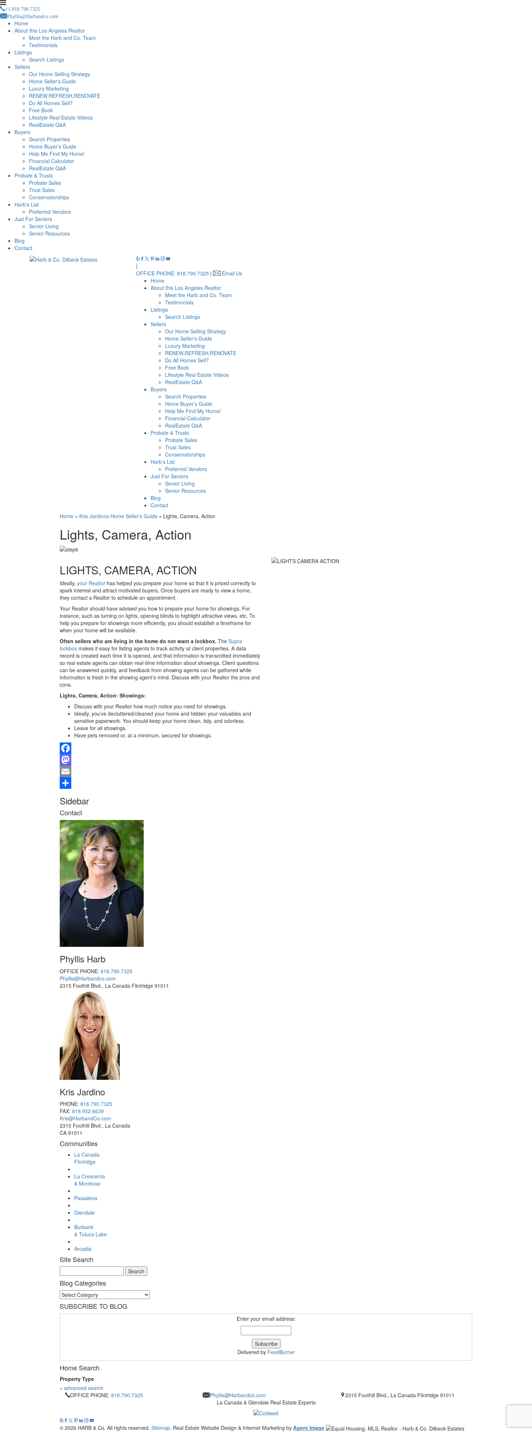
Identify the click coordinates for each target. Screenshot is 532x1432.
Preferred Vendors (50, 211)
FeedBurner (281, 1352)
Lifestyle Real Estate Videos (61, 117)
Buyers (22, 132)
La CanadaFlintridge (87, 1158)
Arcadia (83, 1248)
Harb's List (26, 204)
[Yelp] (138, 258)
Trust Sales (42, 189)
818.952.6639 (88, 1111)
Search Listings (46, 59)
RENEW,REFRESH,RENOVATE (64, 95)
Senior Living (44, 226)
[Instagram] (163, 258)
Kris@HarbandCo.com (85, 1118)
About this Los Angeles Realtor (49, 30)
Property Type (77, 1378)
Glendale (84, 1212)
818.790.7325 (116, 971)
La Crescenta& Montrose (89, 1180)
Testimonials (43, 45)
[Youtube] (168, 258)
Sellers (22, 66)
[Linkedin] (158, 258)
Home (21, 23)
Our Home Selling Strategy (59, 74)
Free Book (41, 110)
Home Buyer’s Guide (52, 146)
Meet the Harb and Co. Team (62, 37)
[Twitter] (148, 258)
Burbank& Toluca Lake (90, 1230)
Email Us (232, 273)
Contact (23, 247)
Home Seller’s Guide (188, 338)
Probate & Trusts (33, 175)
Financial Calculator (51, 161)
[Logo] (265, 1411)
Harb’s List (163, 461)
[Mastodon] (266, 760)
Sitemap (160, 1427)
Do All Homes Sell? (51, 103)
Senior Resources (49, 233)
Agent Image (308, 1427)
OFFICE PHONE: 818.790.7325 (172, 273)
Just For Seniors (33, 218)
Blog (19, 240)
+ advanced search (82, 1387)
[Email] (266, 771)
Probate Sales (45, 182)
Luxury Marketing (49, 88)
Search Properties (49, 139)
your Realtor (91, 583)
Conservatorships (49, 197)
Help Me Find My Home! (57, 153)
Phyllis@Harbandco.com (88, 978)
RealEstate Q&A (47, 124)
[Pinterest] (153, 258)
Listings (23, 52)
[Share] (266, 783)
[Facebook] (143, 258)
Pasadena (85, 1198)
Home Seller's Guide (52, 81)
